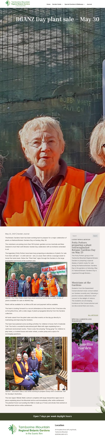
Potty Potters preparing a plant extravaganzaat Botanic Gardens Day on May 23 (83, 247)
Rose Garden (84, 346)
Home (48, 4)
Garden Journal (23, 234)
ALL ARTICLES (93, 315)
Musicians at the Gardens (81, 283)
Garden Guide (56, 4)
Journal (89, 4)
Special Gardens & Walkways (74, 4)
